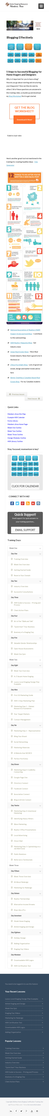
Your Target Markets (22, 714)
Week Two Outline (15, 431)
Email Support (25, 530)
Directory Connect (21, 783)
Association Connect (22, 794)
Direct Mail (18, 841)
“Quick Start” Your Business (24, 627)
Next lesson (32, 398)
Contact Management (22, 720)
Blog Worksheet (15, 96)
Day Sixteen (15, 893)
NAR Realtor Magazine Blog (21, 343)
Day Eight (14, 665)
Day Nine (14, 690)
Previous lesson (18, 394)
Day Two (14, 581)
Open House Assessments (23, 649)
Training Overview (21, 559)
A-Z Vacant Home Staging (24, 676)
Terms (25, 1105)
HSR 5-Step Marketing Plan (24, 701)
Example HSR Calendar (16, 417)
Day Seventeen (16, 916)
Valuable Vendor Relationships (25, 643)
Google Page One (20, 777)
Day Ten (14, 725)
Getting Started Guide (22, 570)
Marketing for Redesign (23, 888)
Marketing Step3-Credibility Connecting (24, 771)
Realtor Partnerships (22, 899)
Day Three (14, 597)
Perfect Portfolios (21, 759)
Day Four (14, 616)
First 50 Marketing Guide (23, 695)
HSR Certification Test (22, 966)
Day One (14, 554)
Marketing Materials (22, 747)
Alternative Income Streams (24, 904)
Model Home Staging (22, 921)
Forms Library (13, 421)
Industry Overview (21, 586)
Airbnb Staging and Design (24, 927)
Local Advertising (20, 835)
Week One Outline (14, 428)
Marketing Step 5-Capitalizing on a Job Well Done (27, 847)
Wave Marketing (20, 824)
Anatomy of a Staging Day (24, 632)
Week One (13, 548)
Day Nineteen (16, 955)
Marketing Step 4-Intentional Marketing (25, 812)
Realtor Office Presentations (25, 830)
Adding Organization (22, 943)
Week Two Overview (22, 671)
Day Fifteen (15, 871)
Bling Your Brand (20, 736)
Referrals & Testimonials (23, 860)
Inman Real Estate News (19, 352)
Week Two (13, 660)
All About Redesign (21, 882)
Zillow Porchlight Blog (19, 365)
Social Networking (21, 742)
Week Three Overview (22, 876)
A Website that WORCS (23, 753)
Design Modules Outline (17, 438)
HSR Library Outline (15, 441)
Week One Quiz (20, 654)
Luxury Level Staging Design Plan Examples (26, 683)
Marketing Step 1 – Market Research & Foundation (24, 707)
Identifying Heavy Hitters (23, 819)
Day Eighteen (15, 932)
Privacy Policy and (16, 1105)
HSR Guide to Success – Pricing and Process (27, 604)
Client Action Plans (21, 610)
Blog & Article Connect (22, 800)
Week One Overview (22, 564)
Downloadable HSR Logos (24, 960)
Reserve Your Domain (22, 575)
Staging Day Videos (21, 949)
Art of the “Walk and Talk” (23, 621)
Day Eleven (15, 764)
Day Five (14, 638)
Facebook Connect (21, 789)
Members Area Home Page (18, 424)
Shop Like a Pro (20, 910)
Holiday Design (20, 938)
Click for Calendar (25, 486)
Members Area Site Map (17, 414)
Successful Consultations (23, 592)
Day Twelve (15, 805)
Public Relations (20, 854)
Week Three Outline (15, 434)
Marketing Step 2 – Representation (27, 731)
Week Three (14, 865)
